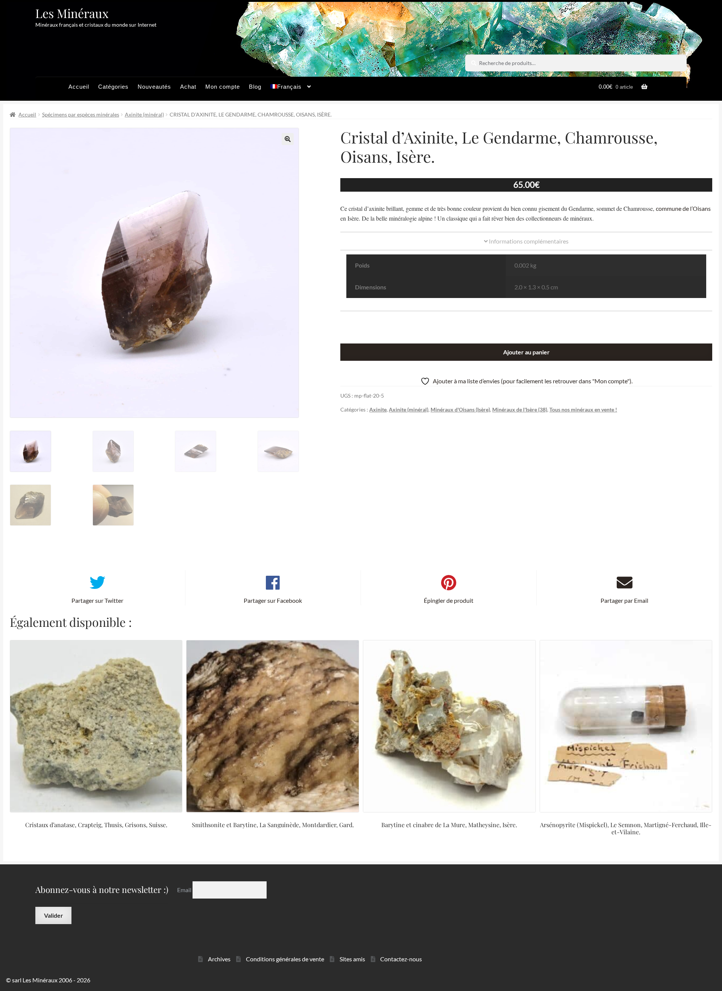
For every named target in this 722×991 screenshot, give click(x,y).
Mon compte (222, 86)
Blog (255, 86)
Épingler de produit (448, 600)
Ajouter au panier (526, 352)
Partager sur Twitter (97, 600)
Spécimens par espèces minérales (80, 114)
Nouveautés (154, 86)
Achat (188, 86)
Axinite (378, 409)
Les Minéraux (72, 13)
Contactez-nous (401, 958)
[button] (288, 139)
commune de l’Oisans (683, 208)
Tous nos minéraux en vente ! (583, 409)
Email (185, 889)
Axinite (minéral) (144, 114)
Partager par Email (624, 600)
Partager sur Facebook (273, 600)
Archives (219, 958)
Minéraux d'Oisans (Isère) (460, 409)
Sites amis (352, 958)
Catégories (113, 86)
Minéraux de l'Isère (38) (519, 409)
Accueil (78, 86)
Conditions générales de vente (285, 958)
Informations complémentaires (528, 241)
